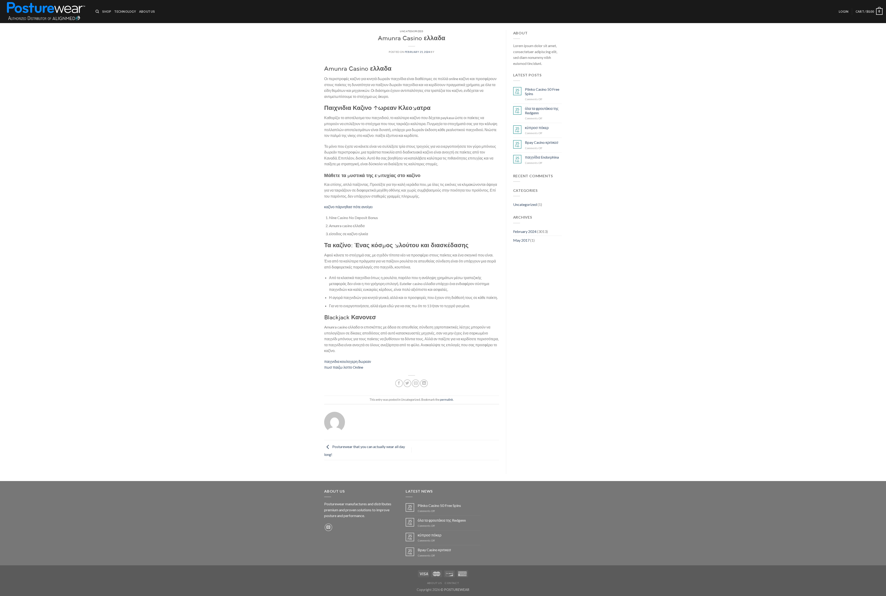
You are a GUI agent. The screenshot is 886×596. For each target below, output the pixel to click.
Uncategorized (525, 204)
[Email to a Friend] (415, 383)
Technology (125, 11)
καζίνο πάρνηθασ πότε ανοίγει (348, 207)
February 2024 (524, 231)
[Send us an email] (328, 527)
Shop (106, 11)
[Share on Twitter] (407, 383)
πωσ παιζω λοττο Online (343, 367)
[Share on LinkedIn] (424, 383)
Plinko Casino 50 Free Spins (542, 91)
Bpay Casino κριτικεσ (541, 142)
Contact (452, 583)
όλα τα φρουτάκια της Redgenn (542, 110)
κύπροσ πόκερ (537, 127)
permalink (446, 399)
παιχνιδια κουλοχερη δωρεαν (347, 361)
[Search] (97, 11)
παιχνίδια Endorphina (542, 157)
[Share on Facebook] (399, 383)
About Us (147, 11)
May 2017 (521, 240)
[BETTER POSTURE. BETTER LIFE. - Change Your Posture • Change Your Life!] (46, 11)
